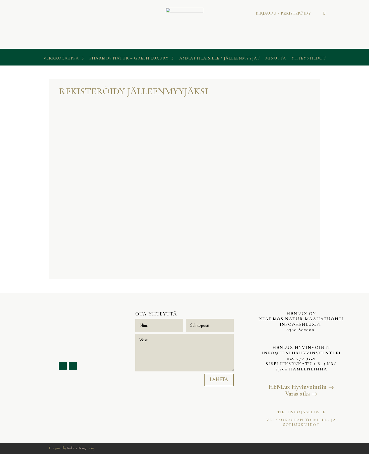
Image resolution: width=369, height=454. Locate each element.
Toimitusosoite (130, 130)
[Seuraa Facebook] (63, 366)
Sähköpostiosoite (72, 208)
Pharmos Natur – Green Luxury (129, 58)
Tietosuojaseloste (301, 412)
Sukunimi (66, 164)
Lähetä (219, 380)
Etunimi (65, 143)
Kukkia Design (77, 448)
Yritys (122, 109)
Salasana (65, 230)
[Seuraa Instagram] (73, 366)
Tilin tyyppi (68, 109)
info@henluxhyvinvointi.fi (301, 353)
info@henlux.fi (301, 324)
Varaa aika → (301, 393)
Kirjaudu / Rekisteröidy (283, 14)
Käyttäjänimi (68, 121)
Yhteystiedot (308, 58)
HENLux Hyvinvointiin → (301, 387)
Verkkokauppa (61, 58)
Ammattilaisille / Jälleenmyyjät (219, 58)
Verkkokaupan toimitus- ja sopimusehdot (301, 422)
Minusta (275, 58)
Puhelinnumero (70, 186)
